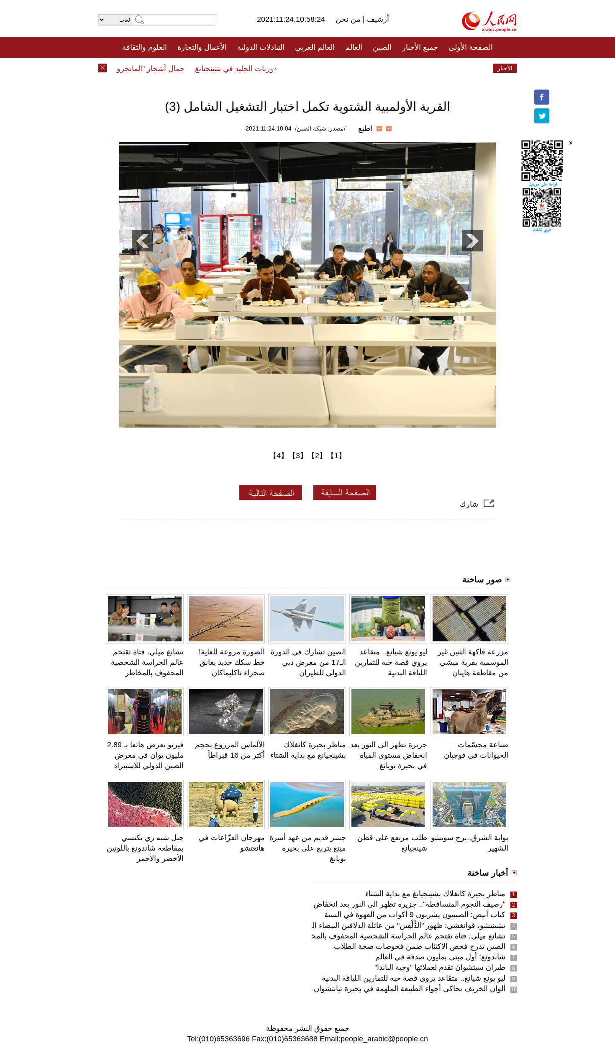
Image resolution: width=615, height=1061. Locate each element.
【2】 (317, 455)
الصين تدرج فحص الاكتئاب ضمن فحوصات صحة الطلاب (419, 946)
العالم (353, 47)
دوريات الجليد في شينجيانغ (251, 68)
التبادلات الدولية (260, 47)
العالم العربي (315, 47)
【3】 (298, 455)
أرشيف (377, 19)
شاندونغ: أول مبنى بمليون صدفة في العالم (440, 957)
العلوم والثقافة (144, 47)
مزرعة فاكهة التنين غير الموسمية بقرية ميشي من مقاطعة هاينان (473, 662)
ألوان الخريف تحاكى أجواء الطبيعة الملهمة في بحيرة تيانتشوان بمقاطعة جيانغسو (382, 988)
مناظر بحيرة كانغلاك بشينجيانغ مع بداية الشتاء (435, 893)
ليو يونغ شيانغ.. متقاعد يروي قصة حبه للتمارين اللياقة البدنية (391, 662)
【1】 (336, 455)
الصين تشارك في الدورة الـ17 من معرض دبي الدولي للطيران (308, 662)
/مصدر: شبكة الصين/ (320, 128)
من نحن (349, 19)
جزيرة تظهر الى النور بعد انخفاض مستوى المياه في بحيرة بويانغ (388, 755)
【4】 (278, 455)
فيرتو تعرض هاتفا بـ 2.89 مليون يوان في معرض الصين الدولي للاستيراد (145, 755)
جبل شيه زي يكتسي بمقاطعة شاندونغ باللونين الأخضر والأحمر (145, 848)
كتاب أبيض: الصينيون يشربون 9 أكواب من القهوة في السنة (414, 914)
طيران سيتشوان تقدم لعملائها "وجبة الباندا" (439, 967)
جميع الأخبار (420, 47)
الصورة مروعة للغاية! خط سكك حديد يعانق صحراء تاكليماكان (232, 662)
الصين (382, 47)
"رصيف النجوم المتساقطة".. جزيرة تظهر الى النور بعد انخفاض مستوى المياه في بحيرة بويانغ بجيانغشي (346, 904)
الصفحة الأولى (470, 47)
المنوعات (337, 68)
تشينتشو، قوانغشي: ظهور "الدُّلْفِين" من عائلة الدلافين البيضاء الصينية (400, 925)
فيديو (271, 68)
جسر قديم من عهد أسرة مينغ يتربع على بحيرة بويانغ (307, 848)
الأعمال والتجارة (202, 47)
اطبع (365, 128)
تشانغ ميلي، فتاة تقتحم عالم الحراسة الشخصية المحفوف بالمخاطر (147, 662)
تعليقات (301, 68)
